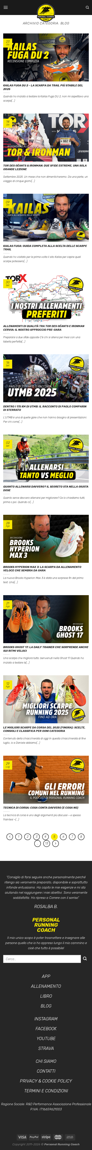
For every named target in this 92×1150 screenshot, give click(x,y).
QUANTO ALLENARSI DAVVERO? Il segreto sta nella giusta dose (45, 488)
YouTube (46, 1038)
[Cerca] (87, 7)
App (46, 976)
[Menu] (5, 7)
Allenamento (46, 986)
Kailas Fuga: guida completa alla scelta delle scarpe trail (45, 247)
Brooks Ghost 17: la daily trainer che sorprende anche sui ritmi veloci (45, 649)
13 (46, 843)
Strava (46, 1048)
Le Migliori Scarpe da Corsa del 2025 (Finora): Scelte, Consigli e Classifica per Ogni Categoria (44, 729)
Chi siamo (46, 1061)
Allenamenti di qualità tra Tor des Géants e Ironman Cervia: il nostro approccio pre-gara (43, 327)
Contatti (46, 1071)
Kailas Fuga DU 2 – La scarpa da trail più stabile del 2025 (43, 87)
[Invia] (85, 959)
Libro (46, 996)
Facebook (46, 1028)
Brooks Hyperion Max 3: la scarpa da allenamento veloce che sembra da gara (42, 568)
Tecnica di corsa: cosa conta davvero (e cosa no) (40, 807)
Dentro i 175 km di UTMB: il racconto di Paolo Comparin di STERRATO (44, 408)
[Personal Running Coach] (46, 13)
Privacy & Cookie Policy (46, 1081)
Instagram (46, 1018)
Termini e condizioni (46, 1090)
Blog (46, 1006)
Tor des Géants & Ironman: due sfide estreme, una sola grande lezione (45, 167)
